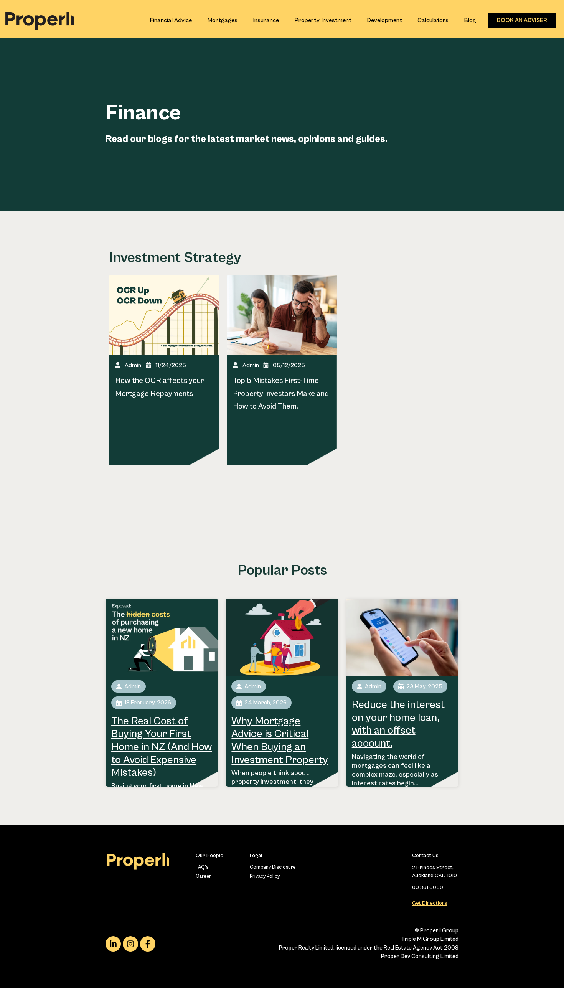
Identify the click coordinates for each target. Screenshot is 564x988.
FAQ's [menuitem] (202, 867)
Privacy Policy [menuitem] (265, 876)
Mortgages (222, 20)
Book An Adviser (522, 20)
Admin (133, 365)
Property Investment (322, 20)
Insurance (266, 20)
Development (384, 20)
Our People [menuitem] (209, 856)
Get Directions (429, 903)
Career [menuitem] (203, 876)
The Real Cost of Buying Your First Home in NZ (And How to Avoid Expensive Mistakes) (161, 747)
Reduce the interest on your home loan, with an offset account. (398, 724)
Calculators (433, 20)
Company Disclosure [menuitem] (269, 867)
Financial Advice (171, 20)
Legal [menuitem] (256, 856)
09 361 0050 (427, 887)
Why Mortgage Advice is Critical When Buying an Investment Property (279, 740)
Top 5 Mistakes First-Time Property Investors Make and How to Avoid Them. (281, 393)
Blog (470, 20)
